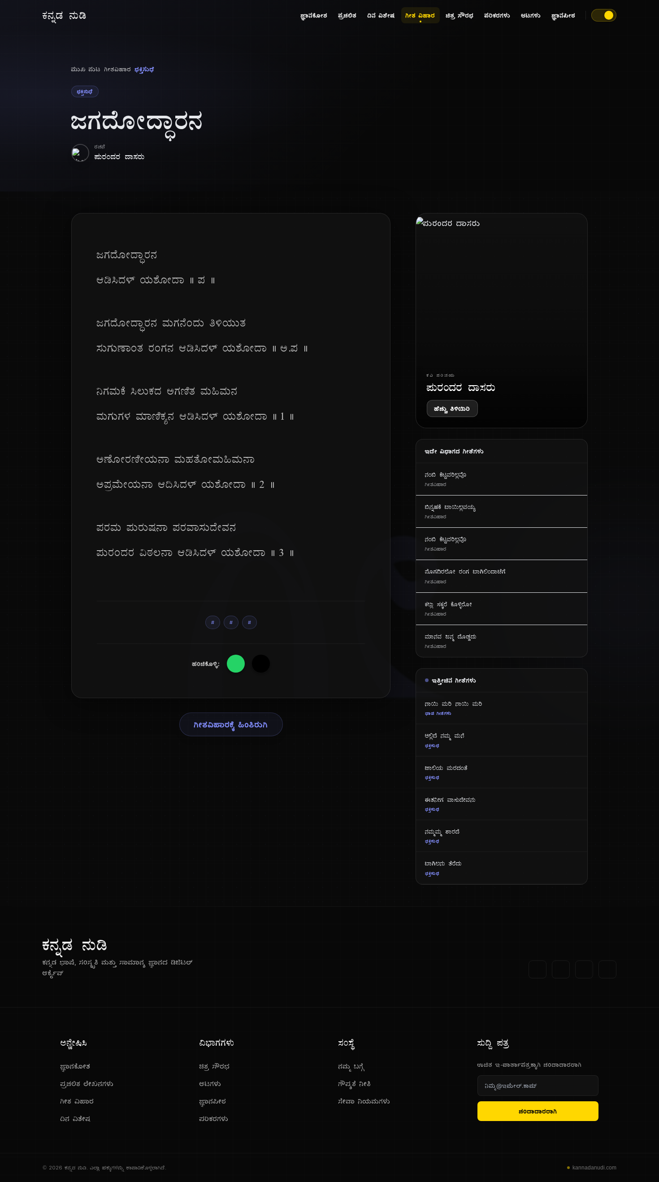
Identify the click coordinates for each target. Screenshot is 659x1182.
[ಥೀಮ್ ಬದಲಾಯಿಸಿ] (603, 15)
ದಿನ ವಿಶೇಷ (381, 15)
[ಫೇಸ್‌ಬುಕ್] (537, 969)
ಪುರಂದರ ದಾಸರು (120, 156)
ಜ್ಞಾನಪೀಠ (564, 15)
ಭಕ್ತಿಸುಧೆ (145, 69)
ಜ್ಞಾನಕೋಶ (314, 15)
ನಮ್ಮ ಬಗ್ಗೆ (351, 1066)
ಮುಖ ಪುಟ (86, 69)
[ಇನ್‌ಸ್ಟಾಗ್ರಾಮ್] (607, 969)
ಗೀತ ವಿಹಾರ (420, 15)
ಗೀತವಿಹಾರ (117, 69)
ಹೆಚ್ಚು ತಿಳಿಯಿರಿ (452, 408)
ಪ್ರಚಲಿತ (347, 15)
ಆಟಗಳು (531, 15)
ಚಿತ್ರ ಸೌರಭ (460, 15)
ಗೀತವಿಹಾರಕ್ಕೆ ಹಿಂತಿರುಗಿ (231, 724)
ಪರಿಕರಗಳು (498, 15)
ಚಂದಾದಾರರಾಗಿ (538, 1111)
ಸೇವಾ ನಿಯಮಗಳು (364, 1101)
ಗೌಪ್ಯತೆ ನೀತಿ (354, 1083)
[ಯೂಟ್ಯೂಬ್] (584, 969)
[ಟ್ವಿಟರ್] (561, 969)
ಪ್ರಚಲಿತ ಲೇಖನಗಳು (87, 1083)
